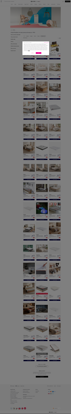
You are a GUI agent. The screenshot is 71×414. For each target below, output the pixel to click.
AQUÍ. (29, 50)
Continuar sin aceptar (46, 42)
